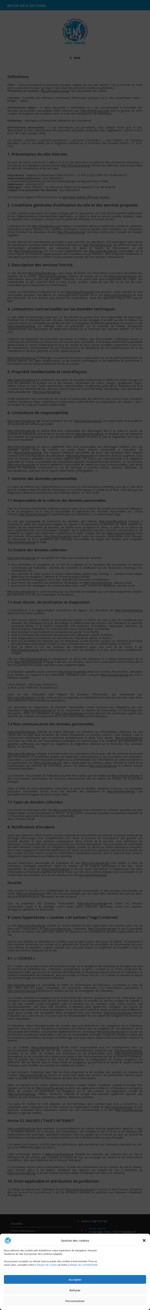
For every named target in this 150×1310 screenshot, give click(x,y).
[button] (144, 1240)
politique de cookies (46, 1264)
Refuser (75, 1290)
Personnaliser (75, 1301)
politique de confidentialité (82, 1264)
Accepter (75, 1279)
